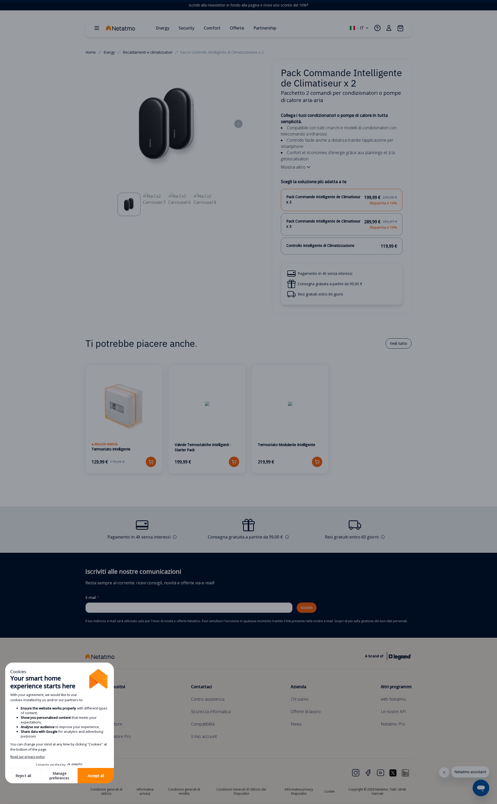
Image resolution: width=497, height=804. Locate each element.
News (296, 724)
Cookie (329, 791)
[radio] (342, 200)
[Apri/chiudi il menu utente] (389, 28)
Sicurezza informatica (211, 711)
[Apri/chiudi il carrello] (400, 28)
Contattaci (201, 687)
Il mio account (204, 736)
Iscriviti (306, 607)
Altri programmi (396, 687)
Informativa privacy (145, 791)
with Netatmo (393, 699)
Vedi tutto (398, 343)
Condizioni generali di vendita (184, 791)
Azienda (298, 687)
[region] (248, 5)
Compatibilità (203, 724)
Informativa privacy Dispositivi (299, 791)
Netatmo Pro (393, 724)
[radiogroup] (342, 222)
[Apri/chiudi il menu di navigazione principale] (97, 28)
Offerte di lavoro (306, 711)
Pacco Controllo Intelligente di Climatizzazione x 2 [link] (222, 52)
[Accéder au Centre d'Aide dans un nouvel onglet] (377, 28)
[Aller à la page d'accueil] (129, 28)
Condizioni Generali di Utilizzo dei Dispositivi (241, 791)
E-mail (92, 597)
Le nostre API (393, 711)
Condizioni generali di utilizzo (106, 791)
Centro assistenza (207, 699)
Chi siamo (300, 699)
